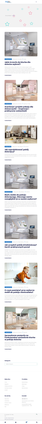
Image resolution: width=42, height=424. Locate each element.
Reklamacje (7, 404)
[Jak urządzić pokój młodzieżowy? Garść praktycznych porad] (21, 227)
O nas (6, 382)
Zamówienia (7, 400)
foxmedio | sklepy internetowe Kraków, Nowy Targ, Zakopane (9, 419)
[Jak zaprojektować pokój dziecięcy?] (21, 134)
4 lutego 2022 (8, 146)
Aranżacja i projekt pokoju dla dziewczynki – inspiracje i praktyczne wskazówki (19, 109)
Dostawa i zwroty (8, 402)
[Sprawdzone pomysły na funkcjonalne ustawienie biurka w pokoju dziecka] (21, 318)
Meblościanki (24, 384)
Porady (24, 59)
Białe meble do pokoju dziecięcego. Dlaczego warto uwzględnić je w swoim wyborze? (21, 197)
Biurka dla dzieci (25, 388)
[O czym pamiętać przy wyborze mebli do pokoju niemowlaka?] (21, 273)
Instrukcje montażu (8, 388)
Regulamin (6, 384)
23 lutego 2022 (8, 59)
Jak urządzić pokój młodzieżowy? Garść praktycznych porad (21, 246)
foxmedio (20, 59)
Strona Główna (8, 15)
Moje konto (7, 398)
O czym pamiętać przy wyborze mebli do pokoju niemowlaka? (20, 291)
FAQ (5, 406)
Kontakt (6, 389)
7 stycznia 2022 (8, 241)
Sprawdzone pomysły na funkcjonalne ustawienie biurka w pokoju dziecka (20, 337)
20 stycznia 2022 (8, 191)
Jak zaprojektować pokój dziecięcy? (17, 150)
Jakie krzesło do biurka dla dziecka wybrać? (17, 63)
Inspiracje (25, 103)
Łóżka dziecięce (25, 382)
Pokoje (23, 386)
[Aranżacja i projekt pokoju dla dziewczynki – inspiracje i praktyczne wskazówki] (21, 90)
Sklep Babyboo (20, 146)
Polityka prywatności (8, 386)
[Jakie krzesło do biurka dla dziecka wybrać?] (21, 44)
